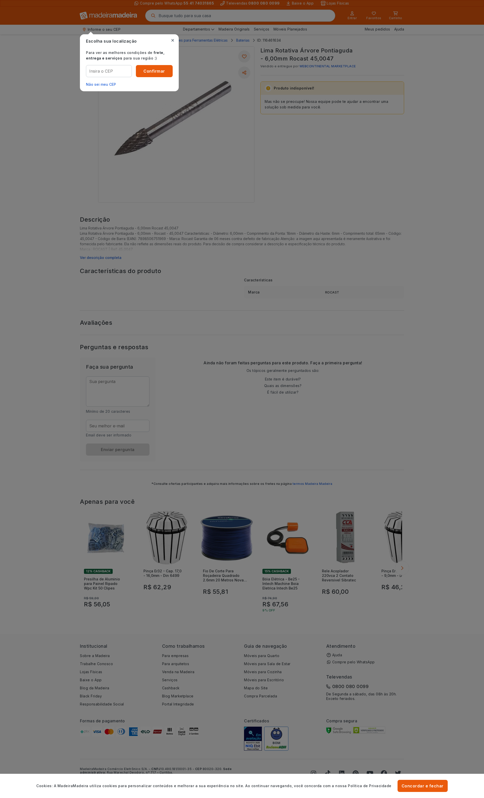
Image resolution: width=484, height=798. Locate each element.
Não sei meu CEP (101, 84)
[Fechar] (173, 40)
